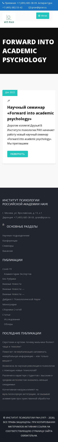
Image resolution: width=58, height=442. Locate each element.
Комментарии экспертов (17, 273)
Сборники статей (12, 309)
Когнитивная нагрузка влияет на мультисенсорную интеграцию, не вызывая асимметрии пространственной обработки (26, 394)
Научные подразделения (15, 235)
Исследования (12, 319)
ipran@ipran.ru (39, 7)
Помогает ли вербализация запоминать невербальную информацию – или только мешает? (25, 356)
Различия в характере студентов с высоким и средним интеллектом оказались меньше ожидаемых (27, 380)
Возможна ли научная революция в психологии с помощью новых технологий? (28, 368)
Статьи (6, 314)
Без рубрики (9, 278)
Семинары (8, 245)
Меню (43, 15)
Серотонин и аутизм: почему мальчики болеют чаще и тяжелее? (28, 344)
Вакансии (7, 250)
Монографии (9, 304)
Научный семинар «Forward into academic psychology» (30, 112)
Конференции (9, 240)
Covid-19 (7, 269)
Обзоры (8, 324)
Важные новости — (13, 289)
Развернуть (17, 153)
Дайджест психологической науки (21, 299)
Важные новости (11, 283)
